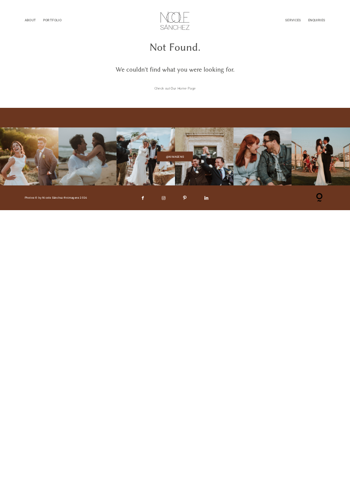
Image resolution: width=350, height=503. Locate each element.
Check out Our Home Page (175, 88)
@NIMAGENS (175, 156)
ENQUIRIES (316, 20)
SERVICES (293, 20)
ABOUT (30, 20)
